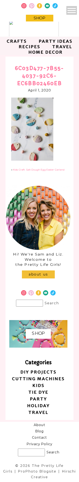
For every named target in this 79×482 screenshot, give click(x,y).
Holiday (38, 405)
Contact (39, 438)
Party (38, 398)
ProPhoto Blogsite (37, 471)
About (40, 425)
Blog (39, 431)
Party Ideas (55, 41)
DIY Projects (38, 372)
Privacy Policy (39, 444)
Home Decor (45, 52)
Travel (62, 46)
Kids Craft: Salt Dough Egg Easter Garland (38, 169)
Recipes (29, 46)
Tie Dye (38, 392)
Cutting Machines (38, 378)
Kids (38, 385)
